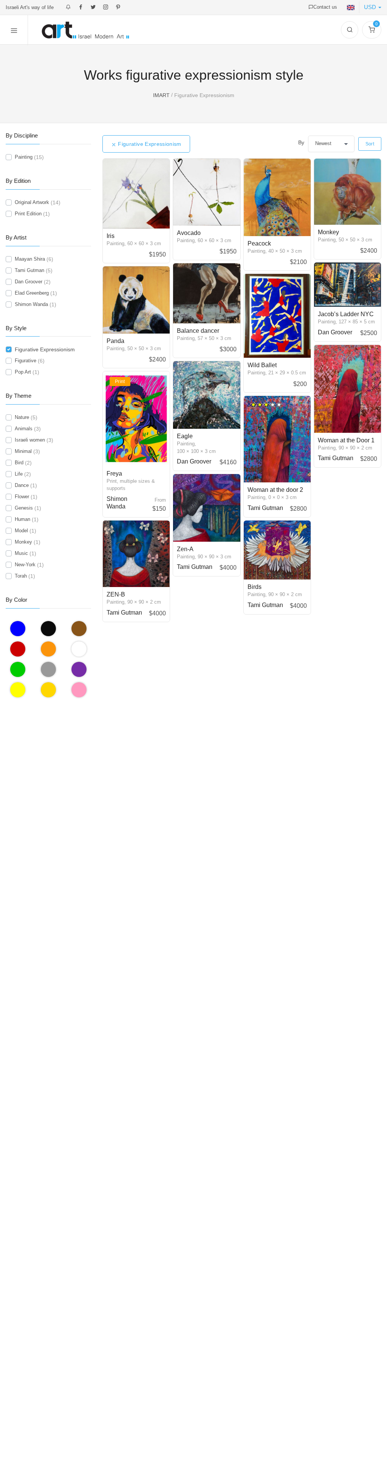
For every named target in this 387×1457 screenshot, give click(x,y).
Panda (115, 341)
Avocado (189, 233)
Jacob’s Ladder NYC (346, 314)
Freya (114, 473)
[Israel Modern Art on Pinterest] (118, 7)
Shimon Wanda (31, 304)
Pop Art (23, 372)
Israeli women (30, 440)
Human (22, 519)
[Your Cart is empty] (371, 30)
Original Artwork (32, 202)
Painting (24, 157)
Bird (19, 462)
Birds (255, 587)
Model (21, 530)
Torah (21, 576)
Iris (111, 236)
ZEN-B (116, 594)
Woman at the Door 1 (346, 440)
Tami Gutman (265, 508)
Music (21, 553)
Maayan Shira (30, 259)
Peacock (259, 243)
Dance (22, 485)
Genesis (24, 508)
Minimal (23, 451)
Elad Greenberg (32, 293)
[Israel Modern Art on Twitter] (93, 7)
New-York (25, 564)
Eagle (185, 436)
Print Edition (28, 213)
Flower (22, 496)
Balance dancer (198, 331)
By (301, 142)
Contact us (325, 7)
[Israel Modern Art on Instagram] (105, 7)
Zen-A (185, 549)
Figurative (25, 360)
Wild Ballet (262, 365)
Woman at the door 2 (275, 490)
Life (19, 474)
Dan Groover (335, 332)
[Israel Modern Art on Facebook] (80, 7)
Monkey (328, 232)
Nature (22, 417)
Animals (24, 428)
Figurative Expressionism (154, 144)
